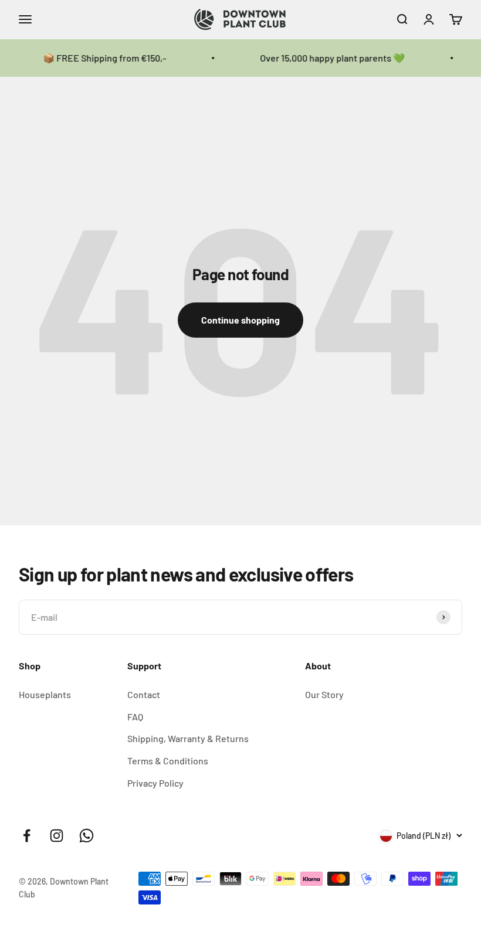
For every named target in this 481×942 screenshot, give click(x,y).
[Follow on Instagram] (57, 836)
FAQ (135, 716)
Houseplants (45, 694)
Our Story (324, 694)
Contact (143, 694)
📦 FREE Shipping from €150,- (96, 57)
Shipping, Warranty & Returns (188, 738)
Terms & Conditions (167, 760)
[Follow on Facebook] (27, 836)
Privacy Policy (155, 782)
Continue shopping (240, 319)
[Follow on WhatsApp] (86, 836)
